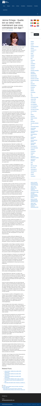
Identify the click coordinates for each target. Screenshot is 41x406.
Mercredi (3, 387)
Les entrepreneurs (34, 105)
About (38, 404)
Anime (32, 53)
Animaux (32, 51)
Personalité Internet (35, 126)
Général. (32, 90)
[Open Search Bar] (37, 14)
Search (32, 32)
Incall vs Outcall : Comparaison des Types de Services (34, 183)
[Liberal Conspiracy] (5, 2)
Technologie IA (34, 170)
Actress (17, 5)
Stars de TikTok (34, 165)
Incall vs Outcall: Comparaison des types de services (34, 200)
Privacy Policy (19, 404)
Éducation (33, 83)
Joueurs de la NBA (34, 97)
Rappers (8, 5)
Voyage (32, 174)
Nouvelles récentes (34, 123)
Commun (32, 68)
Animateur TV (33, 49)
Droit (32, 82)
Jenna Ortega (21, 386)
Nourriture (33, 121)
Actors (13, 5)
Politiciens (33, 149)
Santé (32, 154)
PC (31, 124)
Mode (32, 119)
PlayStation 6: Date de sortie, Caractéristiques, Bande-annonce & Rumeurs (34, 195)
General (32, 88)
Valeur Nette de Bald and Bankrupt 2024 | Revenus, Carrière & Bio (14, 389)
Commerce (33, 67)
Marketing (33, 116)
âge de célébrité (8, 386)
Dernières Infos (34, 75)
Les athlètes (33, 102)
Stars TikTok (33, 167)
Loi (31, 112)
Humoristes (33, 92)
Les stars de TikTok (35, 109)
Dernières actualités (35, 70)
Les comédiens (34, 104)
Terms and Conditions (27, 404)
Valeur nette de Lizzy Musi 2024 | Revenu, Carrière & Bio (12, 388)
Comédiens (33, 63)
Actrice (4, 385)
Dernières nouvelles (35, 78)
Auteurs (32, 56)
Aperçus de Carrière (15, 386)
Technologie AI (34, 169)
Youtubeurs (33, 176)
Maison (32, 114)
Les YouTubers (34, 111)
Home (4, 5)
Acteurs (32, 41)
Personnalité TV (34, 146)
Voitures (32, 172)
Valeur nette (7, 387)
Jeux (32, 95)
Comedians (23, 5)
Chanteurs (33, 60)
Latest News (5, 9)
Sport (32, 164)
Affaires (32, 48)
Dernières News (34, 76)
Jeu (31, 94)
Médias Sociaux (34, 117)
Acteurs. (32, 43)
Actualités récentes (34, 46)
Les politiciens (33, 107)
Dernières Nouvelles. (35, 80)
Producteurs (33, 151)
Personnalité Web (34, 147)
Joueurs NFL (33, 100)
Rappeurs (32, 152)
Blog (31, 58)
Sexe (32, 162)
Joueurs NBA (33, 99)
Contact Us (34, 404)
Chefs (32, 61)
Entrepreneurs (29, 5)
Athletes (32, 55)
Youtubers (36, 5)
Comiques (33, 65)
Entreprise (33, 87)
